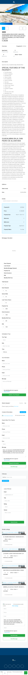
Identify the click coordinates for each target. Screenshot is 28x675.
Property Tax (5, 306)
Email (3, 372)
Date (3, 343)
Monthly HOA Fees (6, 318)
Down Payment (5, 287)
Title (5, 498)
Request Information (14, 463)
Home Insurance (6, 312)
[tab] (3, 28)
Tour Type (4, 337)
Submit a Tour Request (14, 394)
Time (3, 349)
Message (4, 378)
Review (5, 510)
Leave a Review (5, 480)
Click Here (16, 406)
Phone (3, 366)
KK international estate (8, 544)
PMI (3, 324)
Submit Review (14, 522)
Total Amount (5, 281)
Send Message (14, 466)
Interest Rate (5, 293)
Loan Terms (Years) (6, 299)
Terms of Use (7, 391)
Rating (5, 504)
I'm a (3, 441)
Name (3, 360)
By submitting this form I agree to (11, 391)
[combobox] (14, 340)
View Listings (23, 412)
